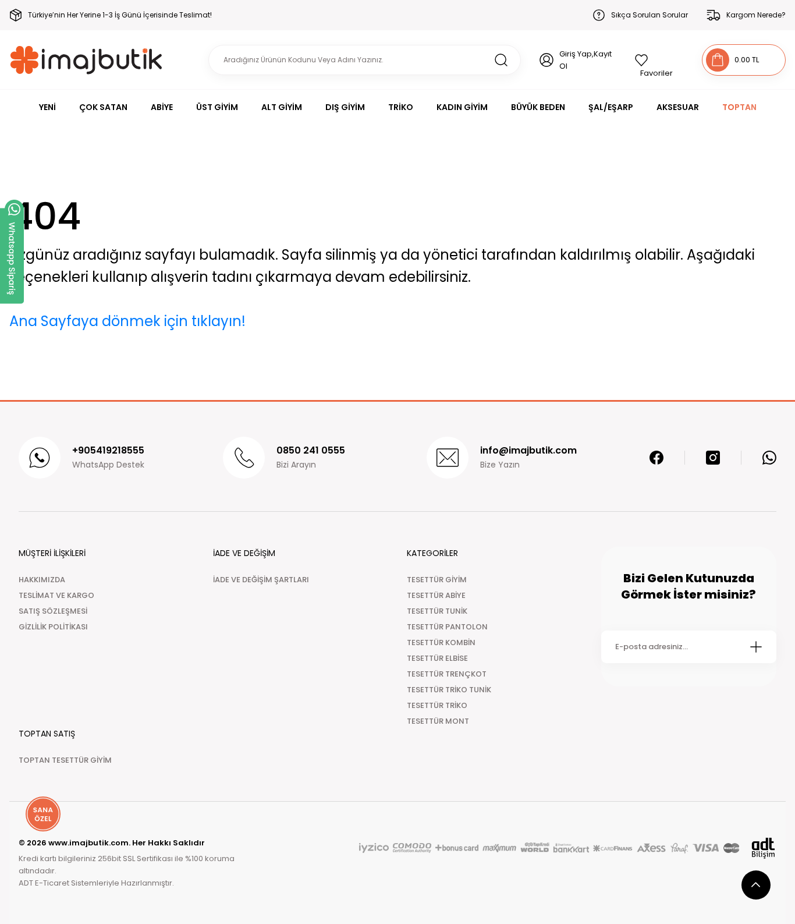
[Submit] (756, 647)
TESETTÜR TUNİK (437, 611)
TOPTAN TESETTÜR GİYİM (65, 760)
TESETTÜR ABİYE (436, 595)
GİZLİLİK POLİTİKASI (53, 626)
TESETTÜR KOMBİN (441, 642)
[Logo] (86, 59)
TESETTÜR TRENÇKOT (447, 673)
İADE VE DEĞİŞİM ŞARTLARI (261, 579)
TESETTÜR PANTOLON (447, 626)
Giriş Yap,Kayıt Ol (585, 60)
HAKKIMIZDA (42, 579)
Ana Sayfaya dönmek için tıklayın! (127, 321)
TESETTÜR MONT (438, 721)
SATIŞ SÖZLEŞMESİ (53, 611)
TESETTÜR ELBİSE (437, 658)
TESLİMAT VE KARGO (56, 595)
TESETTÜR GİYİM (437, 579)
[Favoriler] (658, 60)
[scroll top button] (756, 885)
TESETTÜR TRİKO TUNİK (449, 689)
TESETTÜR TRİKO (437, 705)
